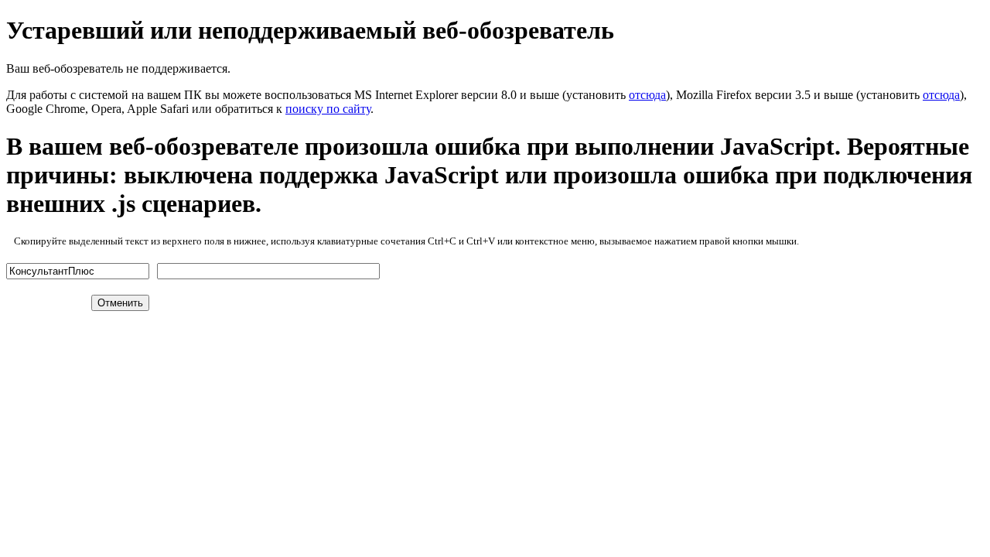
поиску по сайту (327, 108)
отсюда (647, 94)
